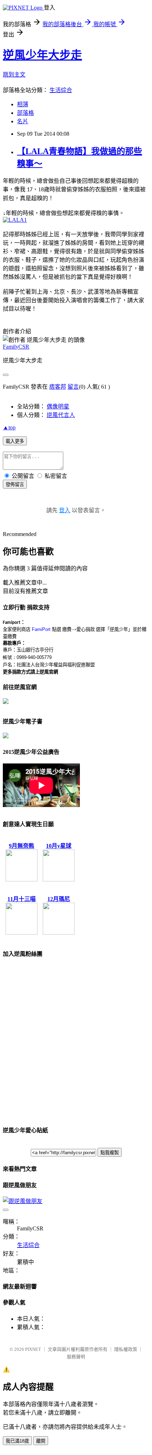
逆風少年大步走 (42, 55)
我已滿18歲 (17, 1441)
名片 (22, 121)
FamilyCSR (16, 347)
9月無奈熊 (21, 846)
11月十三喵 (21, 899)
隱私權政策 (125, 1349)
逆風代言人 (61, 415)
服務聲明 (76, 1356)
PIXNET (33, 1349)
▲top (9, 427)
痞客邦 (57, 387)
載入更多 (15, 441)
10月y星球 (58, 846)
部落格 (25, 113)
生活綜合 (60, 90)
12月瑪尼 (58, 899)
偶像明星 (58, 407)
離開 (40, 1441)
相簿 (22, 104)
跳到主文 (14, 75)
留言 (73, 387)
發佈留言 (15, 484)
